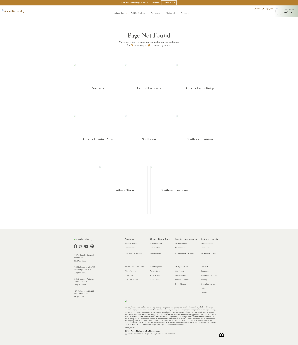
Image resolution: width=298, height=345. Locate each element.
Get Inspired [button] (155, 13)
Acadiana (129, 239)
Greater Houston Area (186, 239)
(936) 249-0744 (80, 285)
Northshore (155, 253)
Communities (130, 248)
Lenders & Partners (182, 280)
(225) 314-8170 (80, 273)
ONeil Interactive (169, 334)
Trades (203, 288)
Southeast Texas (208, 253)
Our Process (179, 271)
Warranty (204, 280)
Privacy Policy (129, 328)
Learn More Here (169, 3)
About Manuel (180, 275)
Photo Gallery (155, 275)
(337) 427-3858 (80, 261)
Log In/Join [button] (269, 9)
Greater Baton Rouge (160, 239)
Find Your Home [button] (119, 13)
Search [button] (258, 9)
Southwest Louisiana (210, 239)
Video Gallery (155, 280)
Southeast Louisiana (184, 253)
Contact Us (205, 271)
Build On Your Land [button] (138, 13)
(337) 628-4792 (80, 297)
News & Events (180, 284)
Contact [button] (184, 13)
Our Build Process (131, 280)
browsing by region (160, 45)
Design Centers (155, 271)
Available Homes (131, 243)
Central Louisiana (133, 253)
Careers (204, 293)
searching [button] (139, 45)
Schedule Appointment (209, 275)
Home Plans (129, 275)
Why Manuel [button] (170, 13)
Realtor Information (208, 284)
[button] (286, 11)
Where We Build (130, 271)
